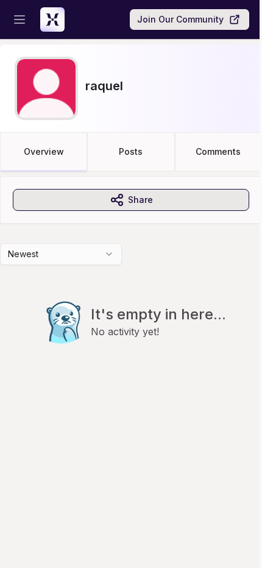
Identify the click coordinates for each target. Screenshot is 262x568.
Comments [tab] (218, 151)
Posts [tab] (131, 151)
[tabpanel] (131, 284)
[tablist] (131, 151)
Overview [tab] (44, 151)
